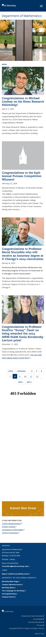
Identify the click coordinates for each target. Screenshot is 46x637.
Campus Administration (12, 584)
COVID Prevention (11, 532)
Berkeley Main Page (11, 581)
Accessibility (38, 619)
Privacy (40, 625)
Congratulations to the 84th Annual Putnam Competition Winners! (21, 176)
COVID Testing (9, 526)
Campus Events (9, 597)
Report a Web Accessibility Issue (16, 574)
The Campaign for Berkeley (14, 591)
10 (26, 377)
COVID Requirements (12, 523)
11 (32, 377)
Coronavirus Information (13, 529)
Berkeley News (9, 588)
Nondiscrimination (36, 622)
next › (21, 381)
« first (11, 370)
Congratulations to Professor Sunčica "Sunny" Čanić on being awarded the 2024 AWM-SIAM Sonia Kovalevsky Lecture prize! (22, 333)
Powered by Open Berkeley (32, 616)
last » (30, 381)
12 (38, 377)
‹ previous (22, 370)
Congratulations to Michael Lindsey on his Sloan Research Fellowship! (23, 101)
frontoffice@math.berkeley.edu (16, 566)
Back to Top (39, 633)
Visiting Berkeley (9, 594)
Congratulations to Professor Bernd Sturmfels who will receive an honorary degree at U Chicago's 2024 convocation (22, 254)
